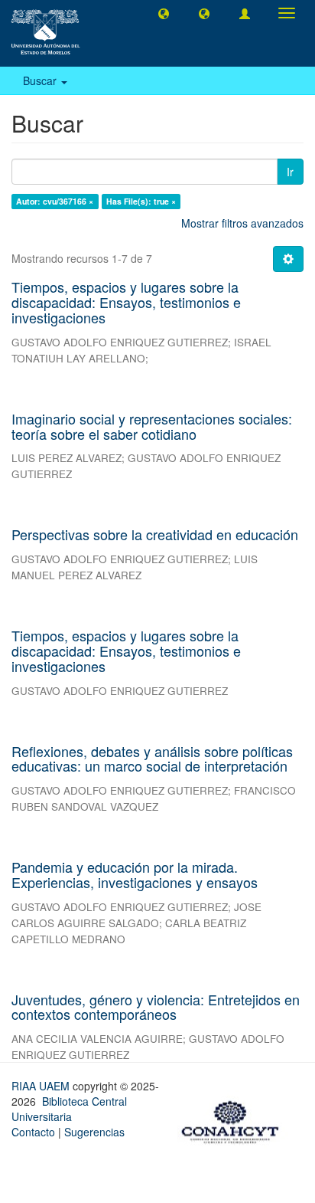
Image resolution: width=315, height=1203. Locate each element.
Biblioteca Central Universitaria (69, 1108)
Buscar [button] (41, 80)
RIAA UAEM (42, 1085)
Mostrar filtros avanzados (242, 223)
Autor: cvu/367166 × (54, 201)
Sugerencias (94, 1131)
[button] (163, 13)
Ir (290, 171)
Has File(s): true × (141, 201)
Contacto (33, 1131)
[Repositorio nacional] (235, 1119)
